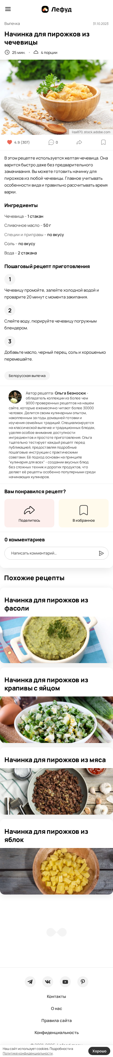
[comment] (101, 553)
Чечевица (14, 216)
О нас (56, 1008)
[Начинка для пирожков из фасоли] (56, 640)
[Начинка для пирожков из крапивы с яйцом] (56, 719)
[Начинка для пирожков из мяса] (56, 791)
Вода (9, 253)
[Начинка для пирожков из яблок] (56, 871)
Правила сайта (56, 1020)
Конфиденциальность (57, 1032)
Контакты (56, 996)
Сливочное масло (21, 225)
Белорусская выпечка (27, 375)
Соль (9, 243)
